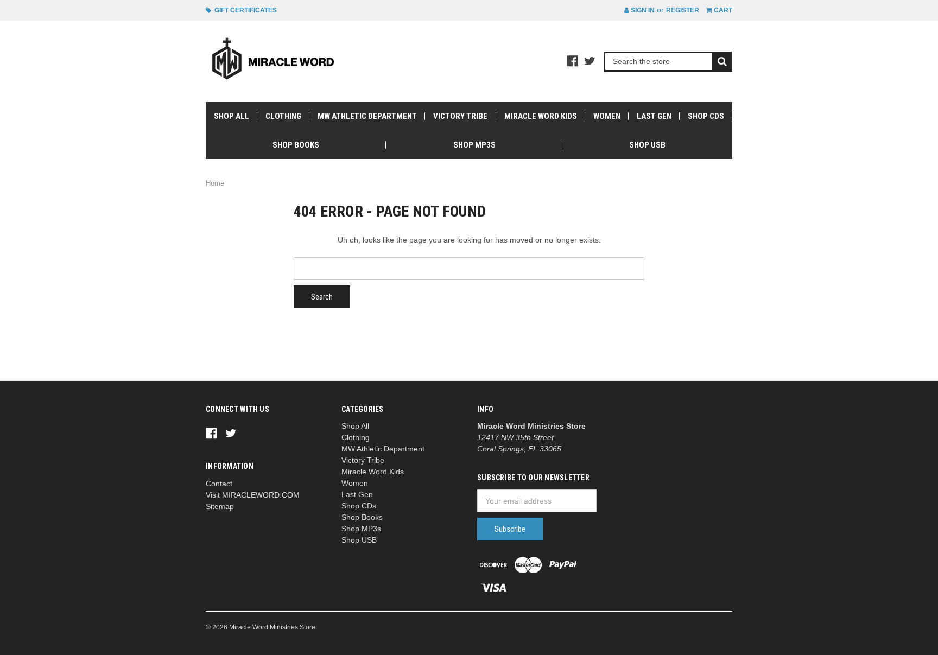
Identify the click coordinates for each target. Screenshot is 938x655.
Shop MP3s (474, 145)
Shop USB (647, 145)
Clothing (283, 116)
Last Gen (654, 116)
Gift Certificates (244, 10)
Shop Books (295, 145)
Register (682, 10)
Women (606, 116)
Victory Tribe (460, 116)
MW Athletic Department (367, 116)
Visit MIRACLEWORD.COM (253, 495)
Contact (219, 483)
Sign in (642, 10)
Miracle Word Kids (540, 116)
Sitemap (220, 506)
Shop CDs (706, 116)
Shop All (231, 116)
